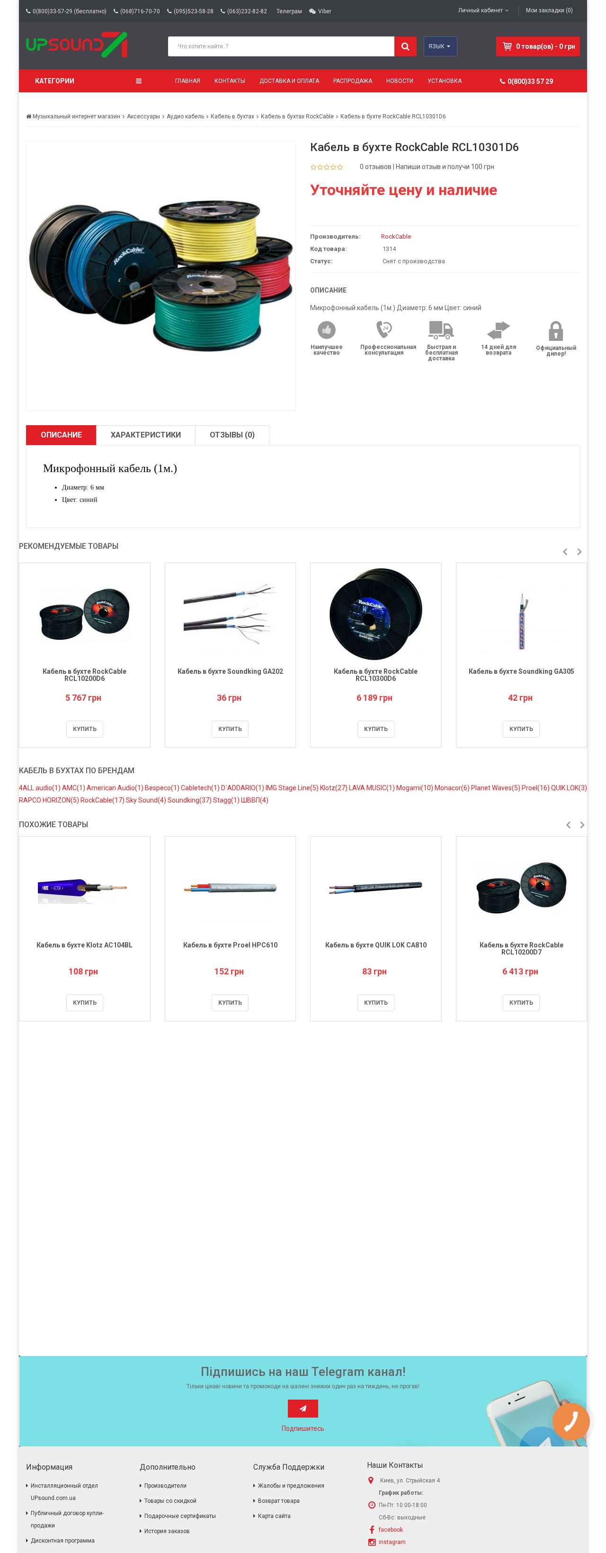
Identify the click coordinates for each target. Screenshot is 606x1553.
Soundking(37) (190, 800)
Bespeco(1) (163, 788)
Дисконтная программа (63, 1540)
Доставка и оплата (289, 81)
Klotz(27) (334, 788)
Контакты (229, 81)
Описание (61, 434)
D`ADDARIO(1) (243, 788)
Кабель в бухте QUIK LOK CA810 (376, 945)
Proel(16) (536, 788)
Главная (187, 81)
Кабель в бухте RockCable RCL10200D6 (84, 675)
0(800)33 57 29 (530, 81)
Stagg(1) (227, 800)
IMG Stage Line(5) (293, 788)
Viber (324, 11)
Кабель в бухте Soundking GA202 (230, 671)
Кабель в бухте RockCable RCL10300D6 (376, 675)
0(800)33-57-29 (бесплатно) (70, 11)
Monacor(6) (453, 788)
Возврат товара (279, 1501)
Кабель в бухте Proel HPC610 (230, 945)
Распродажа (352, 81)
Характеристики (146, 434)
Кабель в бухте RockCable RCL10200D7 (521, 948)
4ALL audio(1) (40, 788)
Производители (165, 1485)
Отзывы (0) (232, 434)
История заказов (167, 1531)
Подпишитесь (303, 1428)
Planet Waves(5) (496, 788)
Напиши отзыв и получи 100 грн (445, 166)
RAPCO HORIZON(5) (49, 800)
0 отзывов (376, 166)
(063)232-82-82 (247, 11)
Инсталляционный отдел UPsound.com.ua (64, 1491)
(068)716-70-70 (140, 11)
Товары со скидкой (170, 1501)
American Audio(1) (116, 788)
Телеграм (289, 11)
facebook (391, 1529)
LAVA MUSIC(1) (372, 788)
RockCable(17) (103, 800)
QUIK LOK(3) (569, 788)
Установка (445, 81)
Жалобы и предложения (291, 1485)
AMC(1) (74, 788)
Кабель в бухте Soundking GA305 (521, 671)
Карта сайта (274, 1516)
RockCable (396, 236)
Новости (399, 81)
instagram (392, 1542)
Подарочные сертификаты (180, 1516)
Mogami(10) (415, 788)
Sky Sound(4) (147, 800)
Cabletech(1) (201, 788)
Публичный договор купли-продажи (67, 1519)
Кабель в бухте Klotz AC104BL (84, 945)
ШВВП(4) (254, 800)
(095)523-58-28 (194, 11)
